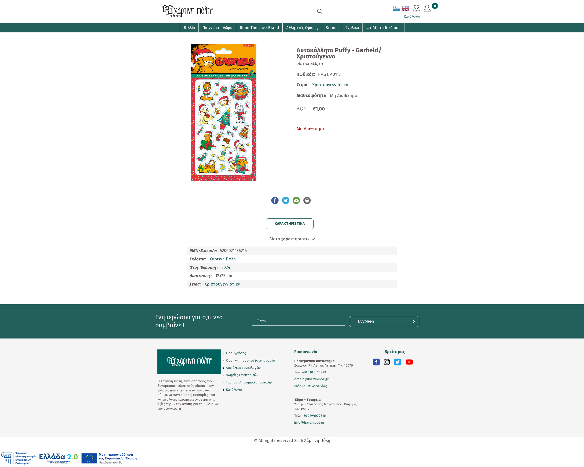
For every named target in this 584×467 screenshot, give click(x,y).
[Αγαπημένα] (416, 9)
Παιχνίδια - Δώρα (217, 27)
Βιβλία (189, 27)
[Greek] (397, 9)
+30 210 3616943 (314, 372)
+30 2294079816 (313, 416)
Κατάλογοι (412, 16)
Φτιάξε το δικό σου (383, 27)
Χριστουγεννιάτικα (330, 84)
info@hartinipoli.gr (309, 422)
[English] (405, 9)
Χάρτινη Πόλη (223, 259)
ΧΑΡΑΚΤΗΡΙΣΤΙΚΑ (290, 223)
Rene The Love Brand (259, 27)
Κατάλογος (234, 390)
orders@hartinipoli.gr (311, 379)
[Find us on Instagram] (387, 363)
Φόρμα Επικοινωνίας (310, 386)
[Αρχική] (196, 11)
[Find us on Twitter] (397, 363)
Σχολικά (352, 27)
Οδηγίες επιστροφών (242, 375)
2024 (226, 267)
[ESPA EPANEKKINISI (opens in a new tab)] (70, 458)
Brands (332, 27)
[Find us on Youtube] (409, 363)
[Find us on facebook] (376, 363)
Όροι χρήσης (236, 353)
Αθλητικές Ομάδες (302, 27)
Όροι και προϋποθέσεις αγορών (251, 360)
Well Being (167, 36)
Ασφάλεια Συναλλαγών (243, 368)
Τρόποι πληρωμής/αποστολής (249, 382)
